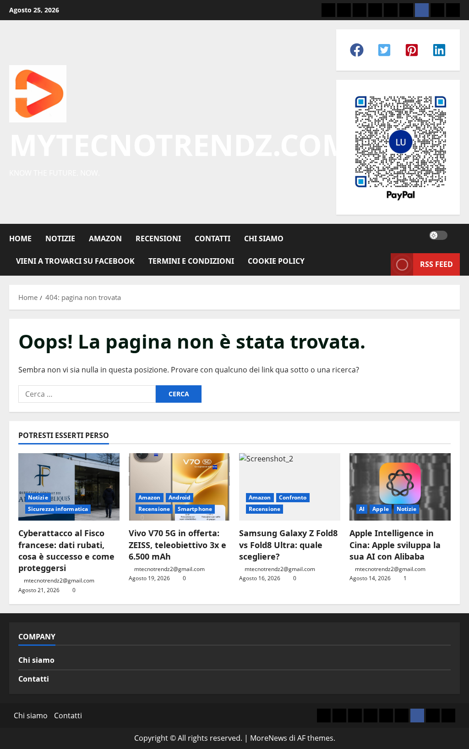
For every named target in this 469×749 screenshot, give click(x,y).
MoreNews (268, 738)
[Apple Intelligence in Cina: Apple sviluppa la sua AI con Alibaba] (400, 487)
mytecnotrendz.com (179, 144)
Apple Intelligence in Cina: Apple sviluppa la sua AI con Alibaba (395, 544)
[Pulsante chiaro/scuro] (438, 235)
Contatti (212, 238)
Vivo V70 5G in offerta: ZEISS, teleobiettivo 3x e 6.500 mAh (177, 544)
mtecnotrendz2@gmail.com (59, 580)
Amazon (105, 238)
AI (362, 509)
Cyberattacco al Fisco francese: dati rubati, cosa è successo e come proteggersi (66, 550)
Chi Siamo (264, 238)
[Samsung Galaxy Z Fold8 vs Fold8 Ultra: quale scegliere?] (289, 487)
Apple (380, 509)
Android (180, 497)
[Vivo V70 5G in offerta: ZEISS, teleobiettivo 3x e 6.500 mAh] (179, 487)
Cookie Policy (276, 261)
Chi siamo (36, 660)
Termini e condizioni (191, 261)
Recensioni (158, 238)
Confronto (293, 497)
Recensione (154, 509)
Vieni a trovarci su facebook (75, 261)
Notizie (60, 238)
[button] (356, 50)
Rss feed (436, 264)
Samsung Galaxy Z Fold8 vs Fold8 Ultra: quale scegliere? (288, 544)
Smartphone (195, 509)
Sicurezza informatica (58, 509)
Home (20, 238)
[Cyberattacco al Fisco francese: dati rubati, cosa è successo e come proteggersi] (69, 487)
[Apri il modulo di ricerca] (457, 235)
